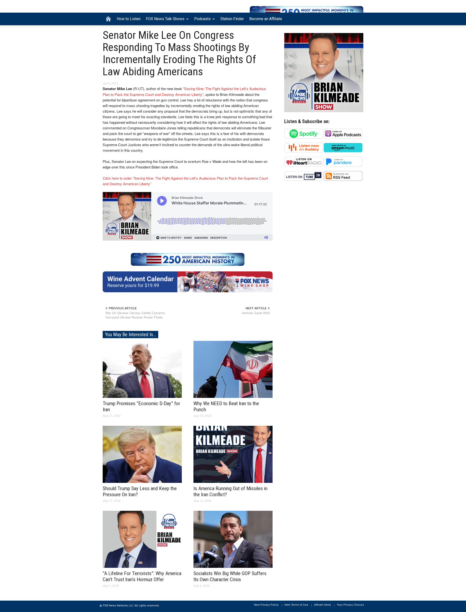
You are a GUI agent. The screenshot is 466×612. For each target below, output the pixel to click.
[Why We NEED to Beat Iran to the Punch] (233, 369)
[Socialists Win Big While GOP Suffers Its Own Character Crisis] (233, 539)
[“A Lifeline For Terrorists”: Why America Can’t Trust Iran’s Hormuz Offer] (142, 539)
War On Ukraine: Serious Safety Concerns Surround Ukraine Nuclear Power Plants (135, 315)
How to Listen (129, 19)
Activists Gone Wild (256, 313)
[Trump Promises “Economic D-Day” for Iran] (142, 369)
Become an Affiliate (265, 19)
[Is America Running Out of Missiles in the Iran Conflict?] (233, 454)
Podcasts (201, 21)
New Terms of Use (296, 604)
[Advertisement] (323, 232)
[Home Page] (108, 19)
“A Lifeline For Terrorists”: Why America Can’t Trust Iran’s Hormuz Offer (142, 576)
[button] (358, 18)
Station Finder (232, 19)
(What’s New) (322, 604)
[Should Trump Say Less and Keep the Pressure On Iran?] (142, 454)
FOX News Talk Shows (163, 21)
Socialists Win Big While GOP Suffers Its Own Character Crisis (229, 576)
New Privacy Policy (266, 604)
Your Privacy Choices (350, 604)
